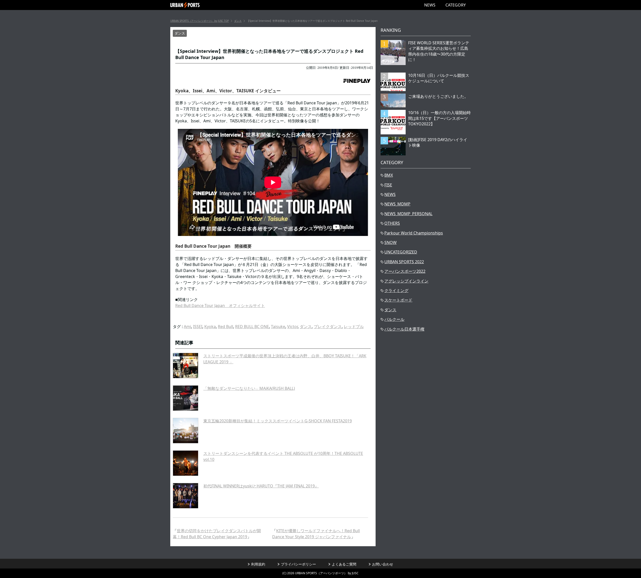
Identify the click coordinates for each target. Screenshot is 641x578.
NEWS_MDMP (397, 204)
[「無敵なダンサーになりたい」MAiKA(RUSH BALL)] (185, 398)
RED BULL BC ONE (252, 326)
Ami (187, 326)
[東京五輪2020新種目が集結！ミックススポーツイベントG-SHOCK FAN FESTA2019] (185, 430)
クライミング (396, 290)
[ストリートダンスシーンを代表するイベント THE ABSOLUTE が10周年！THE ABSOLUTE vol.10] (185, 463)
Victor (292, 326)
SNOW (390, 242)
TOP (199, 21)
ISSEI (197, 326)
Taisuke (278, 326)
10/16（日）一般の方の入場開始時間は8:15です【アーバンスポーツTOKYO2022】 (439, 118)
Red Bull (225, 326)
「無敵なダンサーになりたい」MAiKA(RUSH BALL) (249, 388)
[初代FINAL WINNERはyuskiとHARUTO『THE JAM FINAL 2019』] (185, 495)
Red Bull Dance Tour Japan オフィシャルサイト (220, 305)
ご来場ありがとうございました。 (438, 96)
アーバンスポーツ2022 (404, 271)
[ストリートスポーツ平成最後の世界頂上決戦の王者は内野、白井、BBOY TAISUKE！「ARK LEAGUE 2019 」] (185, 365)
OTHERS (392, 223)
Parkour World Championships (413, 233)
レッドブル (354, 326)
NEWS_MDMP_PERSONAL (408, 213)
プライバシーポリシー (298, 564)
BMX (388, 175)
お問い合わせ (382, 564)
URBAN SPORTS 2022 (404, 261)
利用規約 (258, 564)
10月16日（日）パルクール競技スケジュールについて (438, 78)
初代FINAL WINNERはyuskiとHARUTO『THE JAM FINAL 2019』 (261, 486)
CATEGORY (455, 5)
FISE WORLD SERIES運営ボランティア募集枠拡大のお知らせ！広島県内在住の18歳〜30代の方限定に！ (438, 51)
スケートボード (398, 300)
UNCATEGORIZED (400, 252)
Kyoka (210, 326)
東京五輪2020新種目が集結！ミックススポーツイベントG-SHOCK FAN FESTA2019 (277, 421)
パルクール (394, 319)
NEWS (429, 5)
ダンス (180, 33)
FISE (388, 185)
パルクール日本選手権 (404, 329)
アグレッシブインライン (406, 281)
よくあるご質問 (344, 564)
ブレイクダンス (328, 326)
